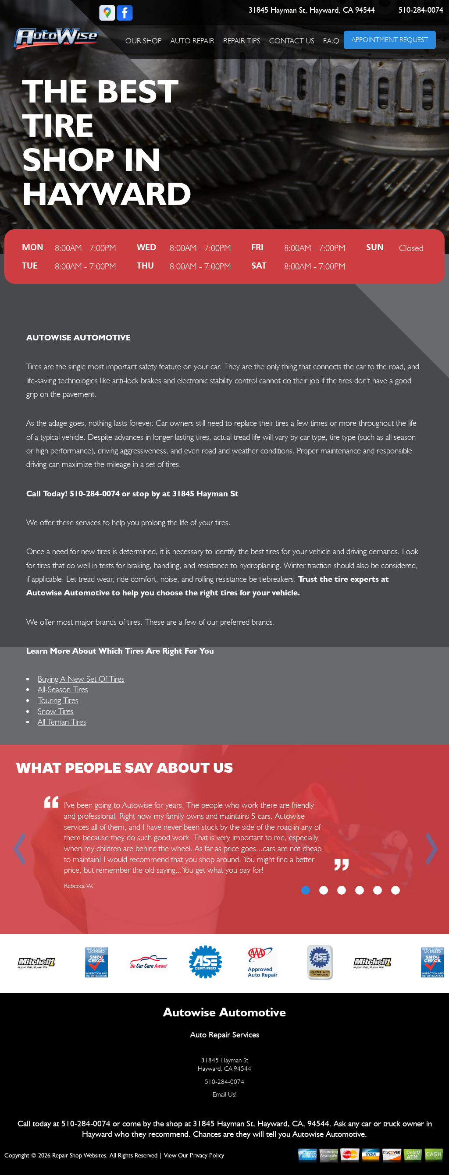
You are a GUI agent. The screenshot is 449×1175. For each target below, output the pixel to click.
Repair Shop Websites (79, 1156)
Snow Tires (56, 711)
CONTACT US (291, 40)
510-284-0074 (421, 10)
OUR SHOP (143, 40)
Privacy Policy (207, 1156)
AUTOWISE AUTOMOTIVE (78, 337)
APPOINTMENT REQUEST (390, 39)
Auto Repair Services (224, 1035)
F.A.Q (331, 40)
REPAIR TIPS (241, 40)
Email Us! (225, 1094)
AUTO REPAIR (192, 40)
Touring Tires (58, 700)
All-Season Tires (63, 689)
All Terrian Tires (62, 721)
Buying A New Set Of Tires (81, 678)
